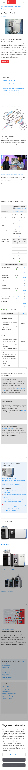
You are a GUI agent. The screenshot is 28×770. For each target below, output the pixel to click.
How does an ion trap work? (9, 80)
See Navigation (4, 16)
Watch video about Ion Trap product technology (13, 88)
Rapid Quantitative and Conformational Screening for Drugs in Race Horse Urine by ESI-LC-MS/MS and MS (15, 496)
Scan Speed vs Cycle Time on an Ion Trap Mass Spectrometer (13, 481)
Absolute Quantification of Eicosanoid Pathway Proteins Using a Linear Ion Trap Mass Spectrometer (14, 501)
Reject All (14, 760)
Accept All (14, 765)
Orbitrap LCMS (5, 544)
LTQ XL (23, 313)
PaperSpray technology (7, 428)
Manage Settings (14, 754)
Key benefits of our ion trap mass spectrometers (14, 83)
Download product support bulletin (11, 484)
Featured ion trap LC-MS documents (11, 90)
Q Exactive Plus (24, 269)
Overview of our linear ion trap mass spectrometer (14, 82)
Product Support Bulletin (9, 478)
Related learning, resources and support (12, 92)
